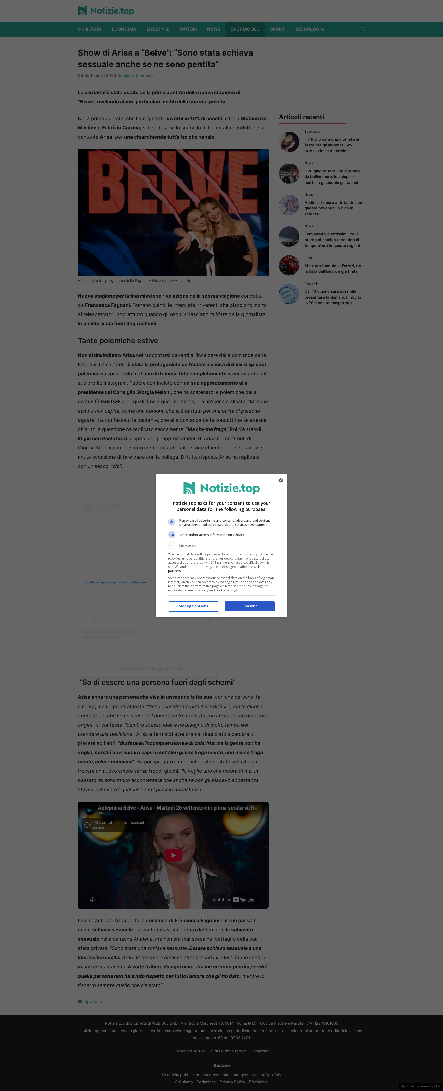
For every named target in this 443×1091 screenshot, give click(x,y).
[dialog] (221, 545)
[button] (221, 545)
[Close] (281, 480)
